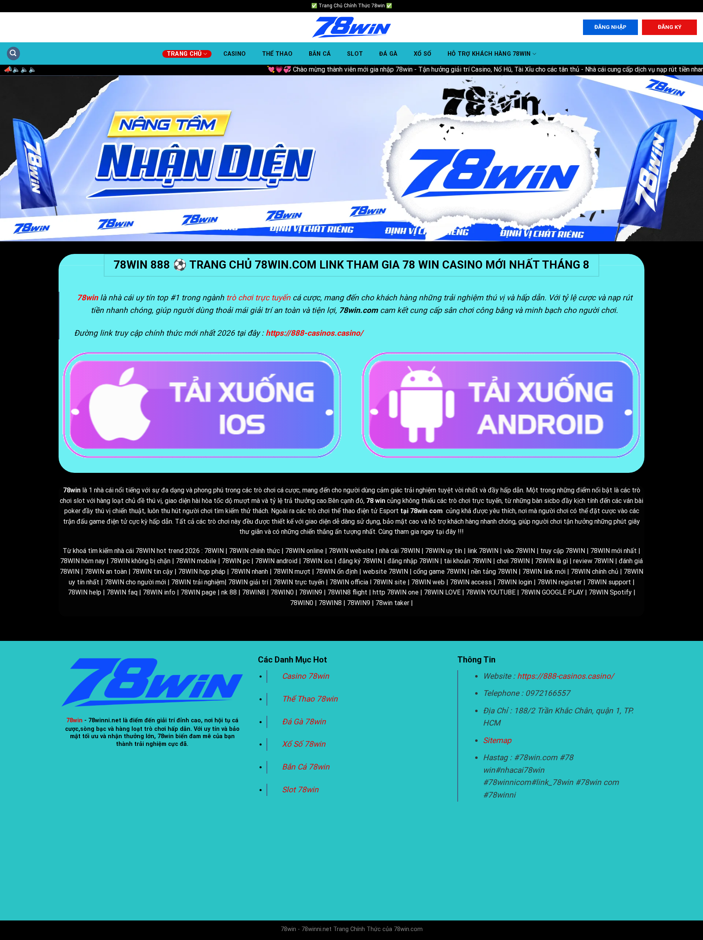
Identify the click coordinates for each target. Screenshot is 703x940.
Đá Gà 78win (304, 721)
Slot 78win (300, 789)
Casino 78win (306, 676)
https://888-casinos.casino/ (565, 676)
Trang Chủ (184, 53)
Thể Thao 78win (310, 699)
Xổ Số (422, 54)
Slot (355, 54)
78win (74, 720)
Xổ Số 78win (303, 744)
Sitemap (497, 740)
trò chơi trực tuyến (258, 297)
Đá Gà (388, 54)
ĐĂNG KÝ (669, 27)
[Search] (13, 53)
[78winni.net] (351, 27)
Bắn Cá (320, 54)
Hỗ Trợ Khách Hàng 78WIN (489, 53)
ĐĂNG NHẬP (610, 27)
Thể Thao (277, 54)
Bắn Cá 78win (306, 767)
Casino (234, 54)
